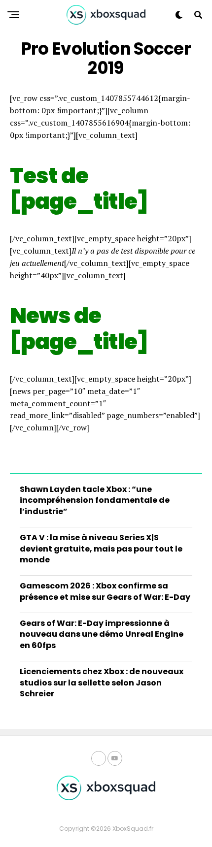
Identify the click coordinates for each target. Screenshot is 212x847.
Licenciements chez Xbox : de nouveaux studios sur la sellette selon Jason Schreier (101, 682)
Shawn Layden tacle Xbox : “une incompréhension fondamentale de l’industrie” (95, 500)
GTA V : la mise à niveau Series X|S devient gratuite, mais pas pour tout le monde (101, 548)
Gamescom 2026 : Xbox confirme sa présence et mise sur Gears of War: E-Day (105, 591)
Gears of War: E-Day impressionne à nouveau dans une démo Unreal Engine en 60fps (101, 634)
